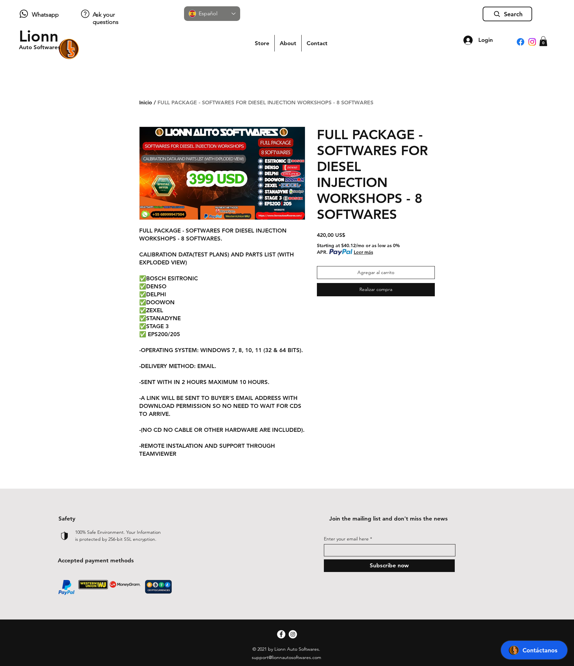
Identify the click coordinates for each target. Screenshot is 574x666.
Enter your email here (346, 538)
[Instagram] (532, 42)
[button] (543, 41)
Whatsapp (45, 14)
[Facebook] (521, 42)
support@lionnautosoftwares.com (286, 657)
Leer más (363, 252)
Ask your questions (106, 18)
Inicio (145, 102)
